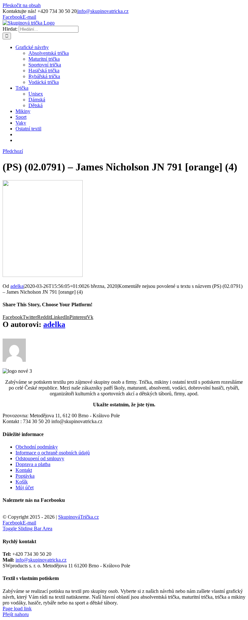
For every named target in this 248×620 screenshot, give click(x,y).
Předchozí (13, 151)
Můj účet (25, 487)
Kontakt (24, 470)
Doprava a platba (33, 464)
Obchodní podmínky (37, 447)
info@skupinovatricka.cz (103, 11)
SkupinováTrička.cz (78, 517)
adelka (17, 286)
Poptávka (25, 476)
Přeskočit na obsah (22, 5)
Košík (22, 481)
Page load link (17, 608)
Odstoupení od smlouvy (40, 458)
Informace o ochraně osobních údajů (53, 452)
